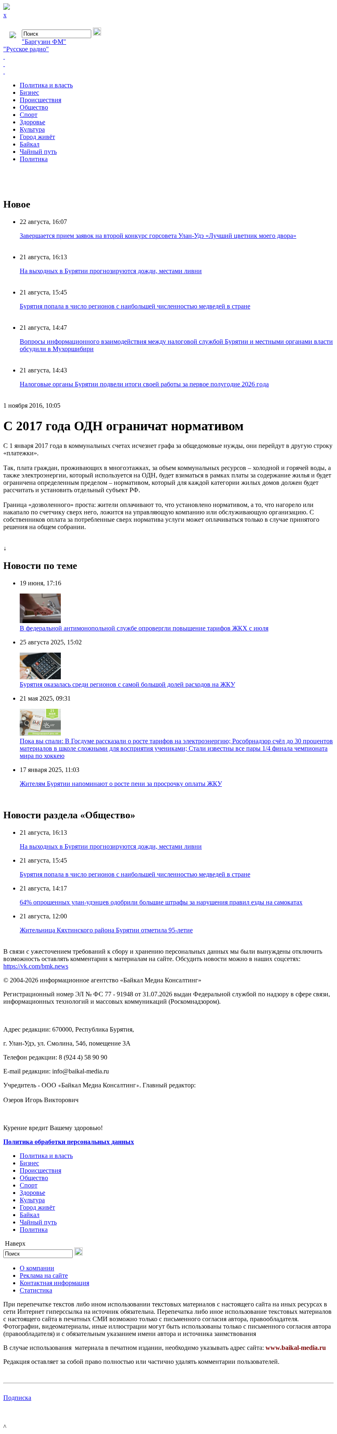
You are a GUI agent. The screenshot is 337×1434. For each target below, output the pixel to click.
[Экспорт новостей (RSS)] (168, 64)
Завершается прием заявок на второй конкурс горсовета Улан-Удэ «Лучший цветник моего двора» (158, 235)
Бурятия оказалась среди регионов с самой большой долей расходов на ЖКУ (127, 684)
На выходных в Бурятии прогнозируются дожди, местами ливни (111, 270)
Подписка (17, 1397)
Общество (34, 107)
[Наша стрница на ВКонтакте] (168, 56)
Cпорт (28, 114)
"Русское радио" (26, 49)
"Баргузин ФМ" (44, 41)
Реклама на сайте (44, 1275)
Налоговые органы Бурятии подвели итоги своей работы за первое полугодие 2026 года (144, 384)
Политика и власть (46, 85)
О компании (37, 1268)
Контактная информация (54, 1282)
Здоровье (32, 122)
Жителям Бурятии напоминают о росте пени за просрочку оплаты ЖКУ (121, 783)
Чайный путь (38, 151)
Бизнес (29, 92)
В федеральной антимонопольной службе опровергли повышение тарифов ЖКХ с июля (144, 628)
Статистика (36, 1290)
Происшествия (40, 99)
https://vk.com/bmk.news (35, 966)
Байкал (29, 144)
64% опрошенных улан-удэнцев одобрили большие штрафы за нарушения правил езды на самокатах (161, 902)
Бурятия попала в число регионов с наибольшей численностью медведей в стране (135, 306)
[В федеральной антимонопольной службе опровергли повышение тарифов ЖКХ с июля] (40, 620)
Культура (32, 129)
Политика (34, 158)
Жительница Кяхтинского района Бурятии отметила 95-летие (106, 930)
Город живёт (37, 136)
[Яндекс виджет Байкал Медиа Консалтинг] (168, 71)
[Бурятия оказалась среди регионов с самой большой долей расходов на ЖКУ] (40, 677)
